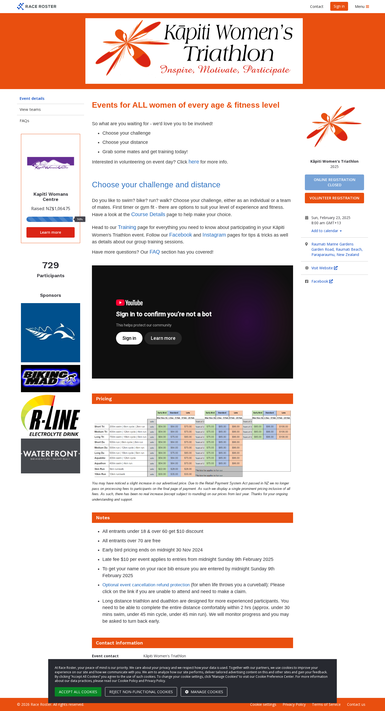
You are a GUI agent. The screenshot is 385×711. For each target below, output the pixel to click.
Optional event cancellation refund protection (146, 584)
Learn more (50, 232)
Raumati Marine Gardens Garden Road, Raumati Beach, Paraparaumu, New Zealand (337, 249)
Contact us (356, 704)
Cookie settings (263, 704)
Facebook (320, 281)
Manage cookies (206, 691)
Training (127, 227)
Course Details (148, 214)
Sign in (339, 6)
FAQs (24, 120)
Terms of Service (326, 704)
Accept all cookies (78, 691)
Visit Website (322, 267)
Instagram (214, 235)
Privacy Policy (294, 704)
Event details (32, 98)
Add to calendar (325, 230)
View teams (30, 109)
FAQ (155, 252)
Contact (316, 6)
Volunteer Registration (334, 197)
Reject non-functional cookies (141, 691)
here (194, 162)
